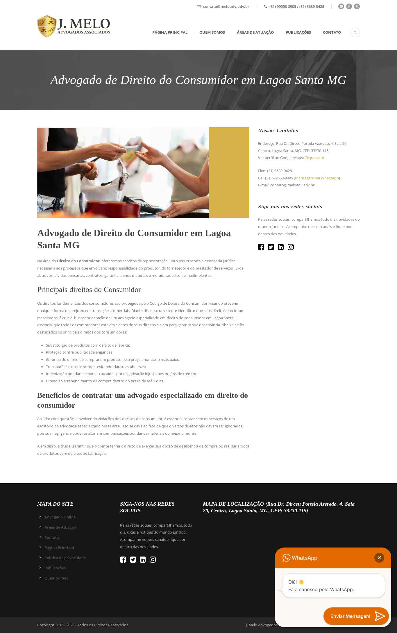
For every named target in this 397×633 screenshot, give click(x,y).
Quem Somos (212, 32)
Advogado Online (60, 517)
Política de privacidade (65, 557)
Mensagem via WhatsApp (317, 178)
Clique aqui (314, 157)
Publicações (298, 32)
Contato (332, 32)
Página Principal (169, 32)
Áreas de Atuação (255, 32)
